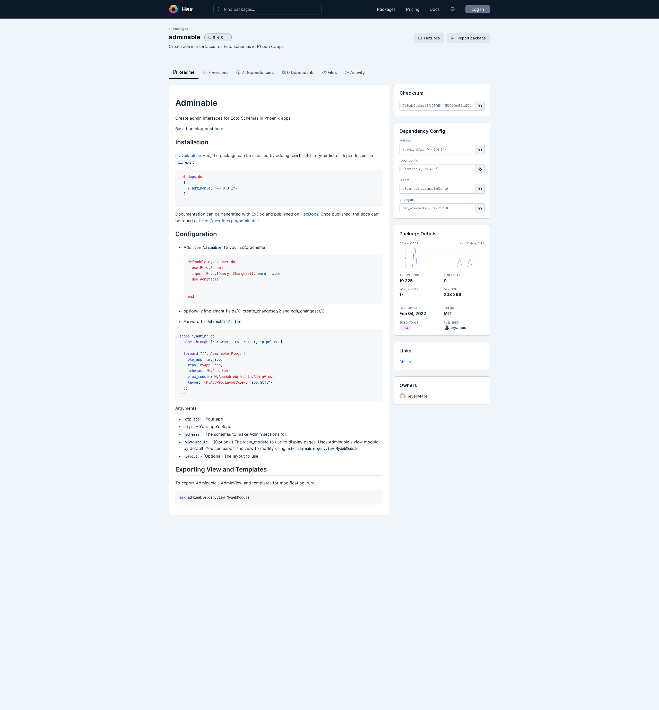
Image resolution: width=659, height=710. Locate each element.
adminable (184, 37)
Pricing (412, 9)
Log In (478, 9)
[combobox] (267, 9)
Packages (386, 9)
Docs (435, 9)
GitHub (405, 362)
